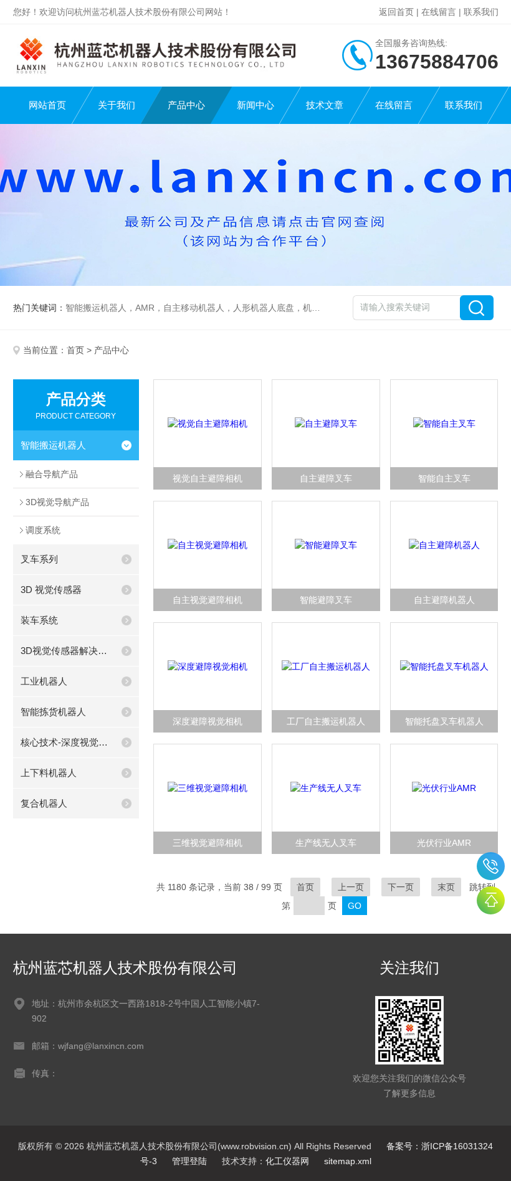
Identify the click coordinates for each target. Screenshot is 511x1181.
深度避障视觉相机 (207, 721)
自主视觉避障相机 (207, 600)
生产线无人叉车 (325, 843)
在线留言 (438, 12)
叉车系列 (39, 559)
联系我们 (481, 12)
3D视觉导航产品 (57, 502)
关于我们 (116, 105)
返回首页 (396, 12)
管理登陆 (189, 1161)
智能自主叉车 (444, 478)
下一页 (401, 887)
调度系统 (43, 530)
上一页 (351, 887)
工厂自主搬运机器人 (326, 721)
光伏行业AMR (444, 843)
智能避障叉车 (326, 600)
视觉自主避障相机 (207, 478)
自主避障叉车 (326, 478)
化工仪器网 (287, 1161)
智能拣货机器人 (53, 711)
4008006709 (491, 866)
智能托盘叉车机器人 (444, 721)
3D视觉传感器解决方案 (67, 650)
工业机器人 (44, 681)
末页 (446, 887)
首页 (75, 350)
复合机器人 (44, 803)
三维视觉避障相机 (207, 843)
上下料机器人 (49, 772)
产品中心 (186, 105)
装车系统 (39, 620)
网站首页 (47, 105)
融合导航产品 (52, 474)
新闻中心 (255, 105)
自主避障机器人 (444, 600)
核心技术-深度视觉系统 (67, 742)
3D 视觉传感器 (51, 589)
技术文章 (324, 105)
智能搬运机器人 (53, 445)
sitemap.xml (347, 1161)
